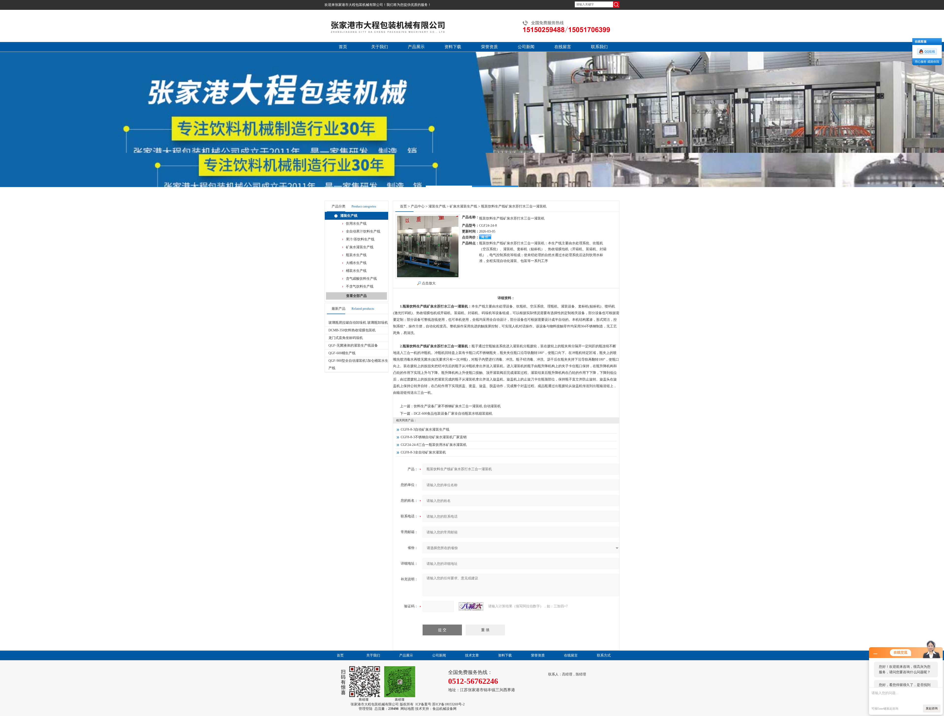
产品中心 (418, 206)
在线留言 (562, 46)
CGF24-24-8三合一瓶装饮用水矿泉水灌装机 (434, 445)
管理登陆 (365, 709)
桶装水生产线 (356, 271)
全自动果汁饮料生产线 (363, 231)
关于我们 (379, 46)
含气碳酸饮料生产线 (361, 278)
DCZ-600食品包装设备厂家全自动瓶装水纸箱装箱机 (453, 413)
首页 (343, 46)
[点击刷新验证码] (471, 606)
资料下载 (452, 46)
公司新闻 (526, 46)
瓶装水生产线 (356, 255)
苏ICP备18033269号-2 (448, 704)
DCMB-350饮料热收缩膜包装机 (352, 330)
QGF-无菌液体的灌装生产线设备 (353, 345)
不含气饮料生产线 (359, 286)
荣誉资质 (489, 46)
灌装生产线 (348, 216)
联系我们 (599, 46)
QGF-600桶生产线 (341, 353)
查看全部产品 (356, 296)
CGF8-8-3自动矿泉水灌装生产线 (425, 429)
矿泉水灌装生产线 (359, 247)
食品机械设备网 (444, 709)
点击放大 (429, 283)
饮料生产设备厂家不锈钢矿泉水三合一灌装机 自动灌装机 (457, 406)
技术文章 (472, 655)
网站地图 (407, 709)
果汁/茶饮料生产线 (360, 239)
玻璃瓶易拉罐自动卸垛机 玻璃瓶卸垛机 (358, 322)
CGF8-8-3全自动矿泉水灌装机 (423, 452)
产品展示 (416, 46)
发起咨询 (932, 708)
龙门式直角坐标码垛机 (345, 338)
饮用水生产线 (356, 223)
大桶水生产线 (356, 263)
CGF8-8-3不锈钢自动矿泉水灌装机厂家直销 (434, 437)
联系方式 (604, 655)
